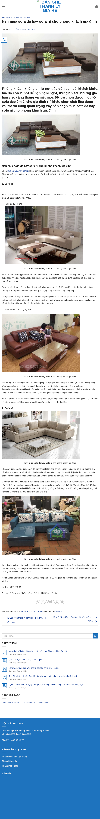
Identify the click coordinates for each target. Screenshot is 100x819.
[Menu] (3, 6)
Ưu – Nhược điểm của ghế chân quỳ (25, 660)
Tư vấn (27, 17)
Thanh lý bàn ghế (9, 761)
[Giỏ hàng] (96, 6)
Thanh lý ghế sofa (10, 766)
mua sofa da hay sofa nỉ (18, 171)
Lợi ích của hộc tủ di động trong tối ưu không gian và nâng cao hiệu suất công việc (46, 685)
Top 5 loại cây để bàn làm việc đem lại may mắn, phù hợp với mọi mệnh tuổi (43, 676)
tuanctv (31, 29)
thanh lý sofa (8, 17)
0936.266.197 (17, 740)
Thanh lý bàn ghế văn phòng (14, 757)
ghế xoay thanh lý (28, 702)
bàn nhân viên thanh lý (11, 702)
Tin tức (19, 17)
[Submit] (95, 635)
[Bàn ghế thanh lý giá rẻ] (50, 6)
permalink (58, 611)
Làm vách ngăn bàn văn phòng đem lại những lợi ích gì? (34, 668)
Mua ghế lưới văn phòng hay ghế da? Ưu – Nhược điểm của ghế (38, 651)
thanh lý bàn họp (44, 702)
